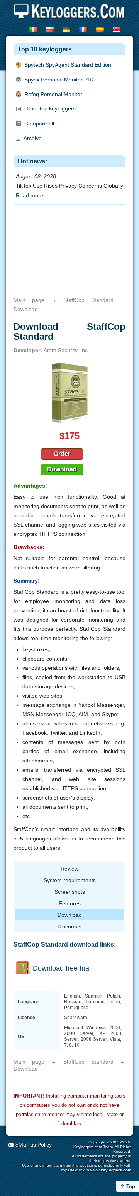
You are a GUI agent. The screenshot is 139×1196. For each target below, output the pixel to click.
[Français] (83, 29)
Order (62, 454)
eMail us (25, 1145)
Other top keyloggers (50, 108)
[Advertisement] (69, 251)
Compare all (39, 123)
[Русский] (50, 29)
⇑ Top (127, 1186)
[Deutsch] (67, 29)
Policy (44, 1145)
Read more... (32, 195)
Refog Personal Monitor (53, 94)
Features (70, 903)
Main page (29, 300)
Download (62, 469)
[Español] (100, 29)
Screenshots (69, 892)
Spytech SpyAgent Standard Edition (67, 65)
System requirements (70, 880)
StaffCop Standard (88, 300)
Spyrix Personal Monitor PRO (60, 79)
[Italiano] (33, 29)
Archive (33, 138)
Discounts (69, 926)
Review (69, 869)
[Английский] (117, 29)
